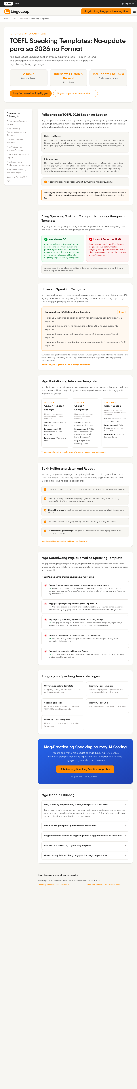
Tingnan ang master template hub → (75, 93)
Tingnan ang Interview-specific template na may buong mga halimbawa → (74, 452)
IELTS (17, 4)
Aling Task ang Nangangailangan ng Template (16, 132)
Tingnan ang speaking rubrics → (85, 777)
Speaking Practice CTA (17, 177)
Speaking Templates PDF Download (53, 885)
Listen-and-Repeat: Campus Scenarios (103, 885)
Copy (121, 312)
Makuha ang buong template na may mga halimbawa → (66, 365)
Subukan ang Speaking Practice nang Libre (85, 769)
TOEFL (8, 4)
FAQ (9, 181)
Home (6, 19)
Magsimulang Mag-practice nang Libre (106, 11)
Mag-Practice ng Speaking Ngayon (30, 93)
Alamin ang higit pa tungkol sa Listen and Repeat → (64, 541)
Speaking (24, 19)
